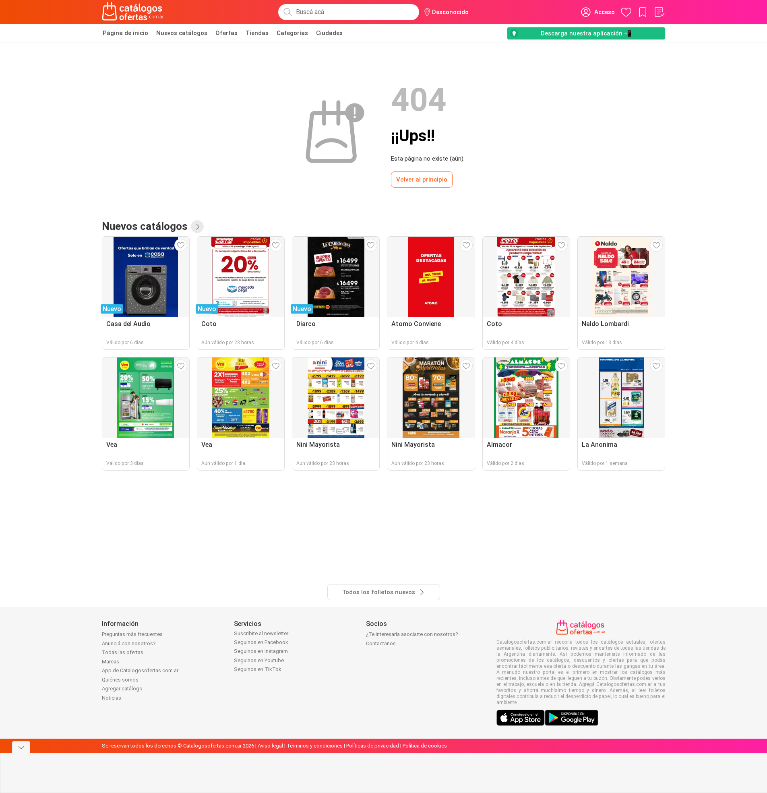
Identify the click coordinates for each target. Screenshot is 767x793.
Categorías (292, 33)
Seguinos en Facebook (261, 642)
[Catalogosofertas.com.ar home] (133, 12)
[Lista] (659, 12)
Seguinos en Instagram (261, 651)
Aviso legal (270, 746)
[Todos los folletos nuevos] (197, 226)
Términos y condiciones (315, 746)
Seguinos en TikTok (257, 669)
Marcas (110, 662)
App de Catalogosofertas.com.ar (140, 670)
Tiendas (257, 33)
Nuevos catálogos (181, 33)
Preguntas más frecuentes (132, 634)
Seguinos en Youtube (259, 660)
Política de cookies (425, 746)
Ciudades (329, 33)
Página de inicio (125, 33)
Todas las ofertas (122, 652)
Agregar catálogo (122, 689)
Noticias (111, 698)
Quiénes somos (120, 680)
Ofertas (226, 33)
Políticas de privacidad (372, 746)
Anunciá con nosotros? (129, 643)
